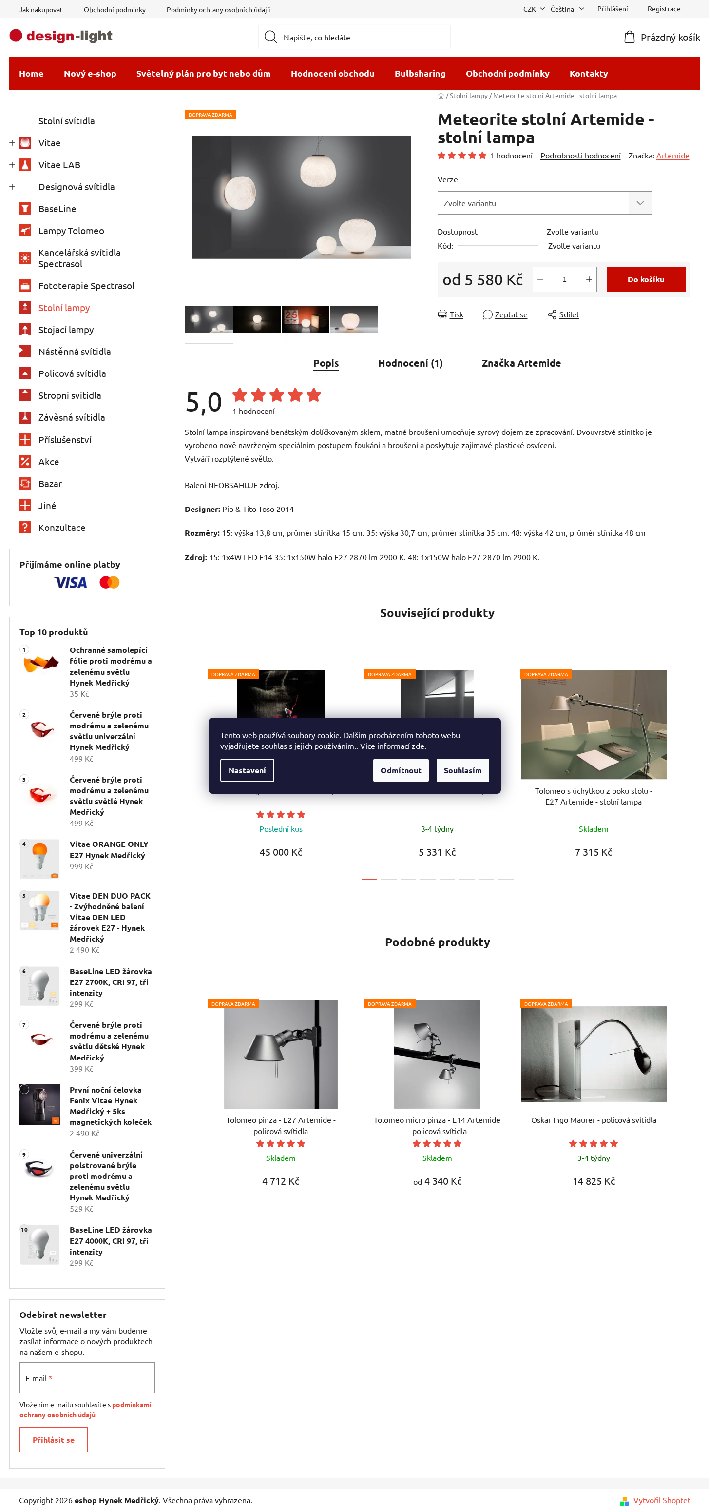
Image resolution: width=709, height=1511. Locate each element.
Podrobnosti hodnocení (580, 155)
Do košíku (646, 279)
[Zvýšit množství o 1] (589, 279)
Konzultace (62, 527)
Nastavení (247, 770)
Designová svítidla (76, 186)
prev (192, 772)
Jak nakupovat (41, 9)
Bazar (50, 483)
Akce (48, 461)
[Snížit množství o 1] (540, 279)
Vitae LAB (59, 164)
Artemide (673, 155)
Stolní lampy (64, 307)
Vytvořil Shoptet (661, 1500)
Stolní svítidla (66, 120)
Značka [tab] (521, 362)
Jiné (47, 505)
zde (418, 745)
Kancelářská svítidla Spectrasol (79, 257)
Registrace (664, 8)
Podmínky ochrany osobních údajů (219, 9)
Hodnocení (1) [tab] (410, 362)
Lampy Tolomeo (71, 230)
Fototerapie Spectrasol (86, 285)
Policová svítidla (72, 373)
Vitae (49, 142)
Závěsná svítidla (71, 417)
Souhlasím (463, 770)
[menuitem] (31, 73)
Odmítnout (401, 770)
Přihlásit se (54, 1439)
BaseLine (57, 208)
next (682, 772)
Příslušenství (65, 439)
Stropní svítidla (69, 395)
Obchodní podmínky (115, 9)
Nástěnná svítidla (74, 351)
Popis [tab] (326, 362)
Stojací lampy (66, 329)
